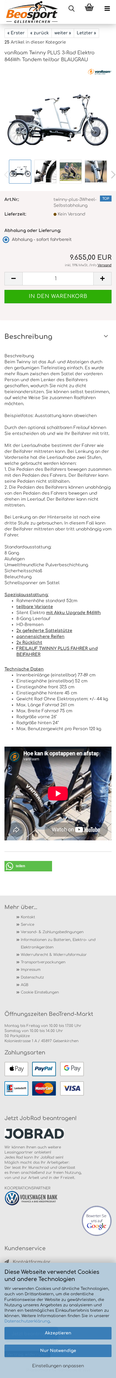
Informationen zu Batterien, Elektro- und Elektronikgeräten (58, 943)
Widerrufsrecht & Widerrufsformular (54, 955)
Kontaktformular (32, 1262)
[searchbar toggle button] (71, 9)
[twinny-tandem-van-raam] (58, 113)
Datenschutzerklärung (27, 1321)
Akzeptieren (58, 1333)
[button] (13, 278)
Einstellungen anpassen (58, 1366)
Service (27, 924)
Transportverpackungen (43, 962)
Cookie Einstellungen (40, 992)
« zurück (39, 33)
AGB (24, 985)
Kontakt (28, 917)
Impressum (30, 970)
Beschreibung (28, 336)
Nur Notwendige (58, 1350)
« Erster (16, 33)
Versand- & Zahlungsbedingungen (52, 932)
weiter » (62, 33)
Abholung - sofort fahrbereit (42, 239)
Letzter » (86, 33)
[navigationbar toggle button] (107, 9)
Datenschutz (32, 977)
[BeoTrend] (29, 12)
